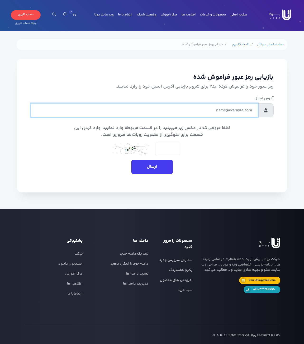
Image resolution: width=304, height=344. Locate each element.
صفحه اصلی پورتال (270, 44)
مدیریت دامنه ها (135, 283)
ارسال (152, 166)
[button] (65, 15)
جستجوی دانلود (70, 263)
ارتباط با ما (125, 14)
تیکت (79, 253)
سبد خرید (185, 290)
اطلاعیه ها (188, 14)
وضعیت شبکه (147, 14)
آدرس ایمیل (263, 98)
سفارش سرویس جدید (175, 260)
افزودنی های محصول (176, 280)
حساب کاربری (25, 14)
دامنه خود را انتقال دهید (129, 263)
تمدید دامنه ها (137, 273)
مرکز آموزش (169, 14)
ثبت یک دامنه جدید (133, 253)
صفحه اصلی (238, 14)
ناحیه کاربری (240, 44)
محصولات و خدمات (213, 14)
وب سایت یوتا (104, 14)
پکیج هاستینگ (180, 270)
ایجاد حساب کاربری (26, 23)
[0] (74, 15)
